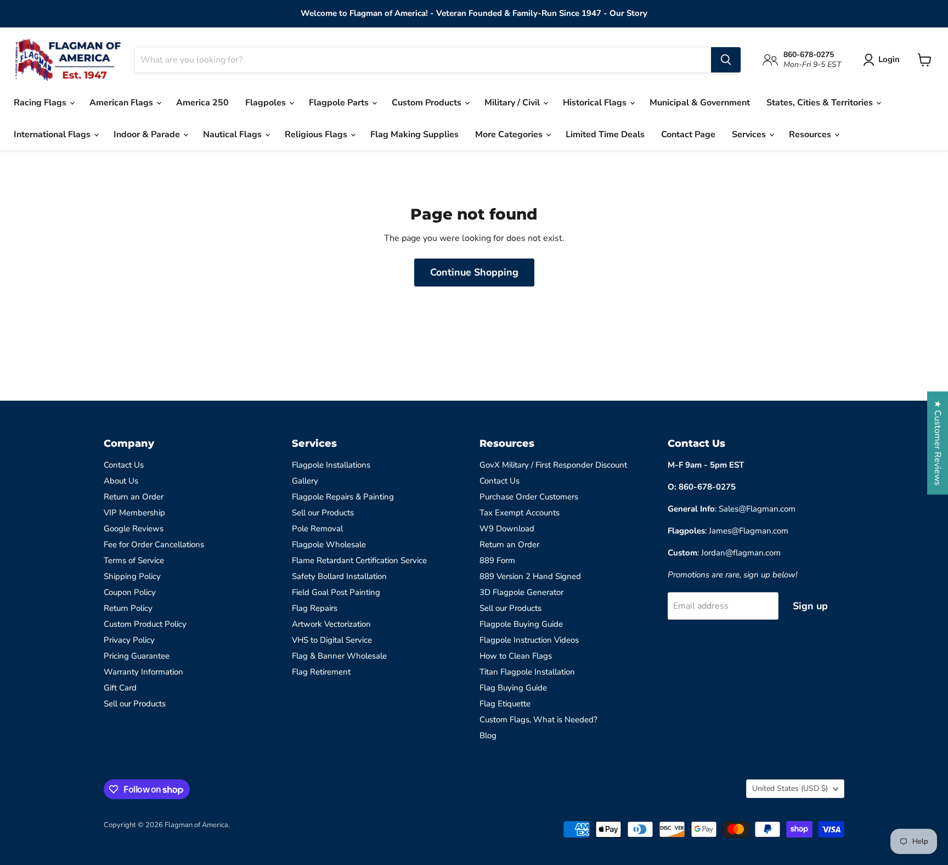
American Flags (122, 103)
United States (790, 788)
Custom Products (428, 103)
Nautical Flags (233, 134)
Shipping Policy (132, 576)
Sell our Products (135, 703)
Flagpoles (266, 103)
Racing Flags (41, 103)
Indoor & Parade (148, 134)
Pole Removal (317, 528)
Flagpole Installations (331, 464)
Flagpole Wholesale (329, 544)
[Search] (726, 59)
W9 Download (506, 528)
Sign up (810, 606)
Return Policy (128, 608)
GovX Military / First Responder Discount (553, 464)
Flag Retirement (321, 671)
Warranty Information (143, 671)
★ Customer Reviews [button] (938, 443)
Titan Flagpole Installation (527, 671)
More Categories (510, 134)
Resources (811, 134)
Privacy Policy (129, 639)
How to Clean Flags (515, 655)
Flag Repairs (314, 608)
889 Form (497, 560)
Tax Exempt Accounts (519, 512)
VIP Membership (134, 512)
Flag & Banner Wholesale (339, 655)
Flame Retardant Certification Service (359, 560)
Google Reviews (133, 528)
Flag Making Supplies (414, 134)
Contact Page (688, 134)
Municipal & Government (700, 103)
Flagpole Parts (340, 103)
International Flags (53, 134)
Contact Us (124, 464)
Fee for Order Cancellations (154, 544)
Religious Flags (317, 134)
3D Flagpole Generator (521, 592)
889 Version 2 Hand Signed (530, 576)
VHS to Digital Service (332, 639)
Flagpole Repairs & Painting (343, 496)
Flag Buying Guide (513, 687)
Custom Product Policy (145, 624)
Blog (487, 735)
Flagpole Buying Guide (521, 624)
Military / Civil (513, 103)
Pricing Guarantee (137, 655)
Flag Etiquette (505, 703)
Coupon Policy (130, 592)
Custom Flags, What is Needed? (538, 719)
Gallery (305, 480)
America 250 (202, 103)
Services (750, 134)
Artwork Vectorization (331, 624)
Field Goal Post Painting (336, 592)
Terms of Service (134, 560)
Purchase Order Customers (528, 496)
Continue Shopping (474, 272)
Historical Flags (596, 103)
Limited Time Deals (605, 134)
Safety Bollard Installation (339, 576)
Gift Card (120, 687)
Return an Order (133, 496)
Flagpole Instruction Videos (529, 639)
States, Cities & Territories (820, 103)
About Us (121, 480)
